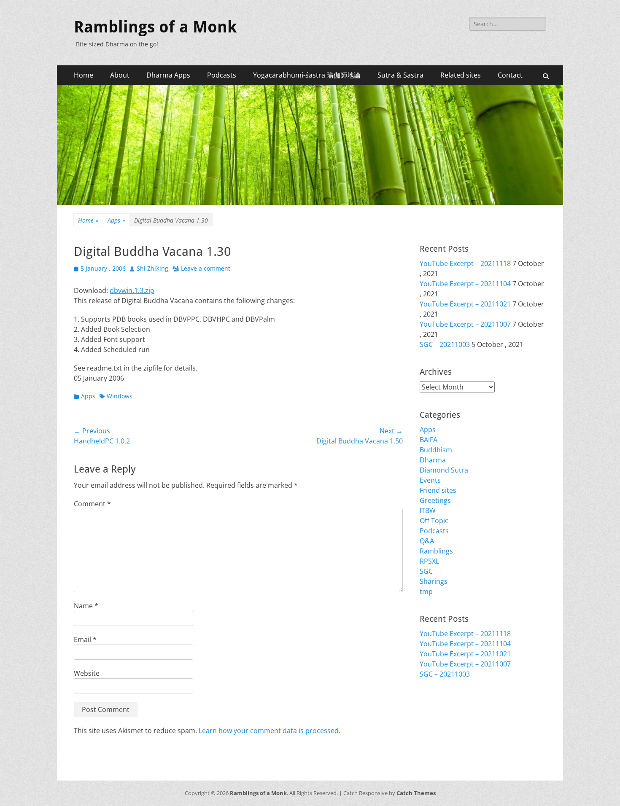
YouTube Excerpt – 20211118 (465, 263)
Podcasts (221, 75)
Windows (119, 396)
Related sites (460, 75)
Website (87, 673)
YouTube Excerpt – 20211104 (465, 283)
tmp (426, 591)
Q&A (427, 540)
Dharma (433, 460)
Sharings (433, 581)
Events (430, 480)
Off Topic (434, 520)
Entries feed (439, 721)
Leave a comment (205, 268)
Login (428, 711)
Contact (510, 75)
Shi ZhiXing (152, 268)
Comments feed (445, 731)
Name (86, 605)
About (119, 75)
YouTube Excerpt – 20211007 (465, 324)
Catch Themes (416, 793)
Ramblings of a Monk (155, 27)
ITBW (428, 510)
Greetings (435, 500)
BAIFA (428, 439)
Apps (116, 220)
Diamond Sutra (444, 470)
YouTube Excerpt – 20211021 (465, 304)
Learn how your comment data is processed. (269, 730)
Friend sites (438, 490)
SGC (426, 571)
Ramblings (436, 551)
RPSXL (429, 561)
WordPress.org (444, 741)
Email (85, 639)
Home (83, 75)
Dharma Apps (168, 75)
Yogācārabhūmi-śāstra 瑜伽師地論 (307, 75)
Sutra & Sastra (400, 75)
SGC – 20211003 (445, 344)
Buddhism (436, 449)
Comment (92, 503)
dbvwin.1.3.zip (132, 290)
